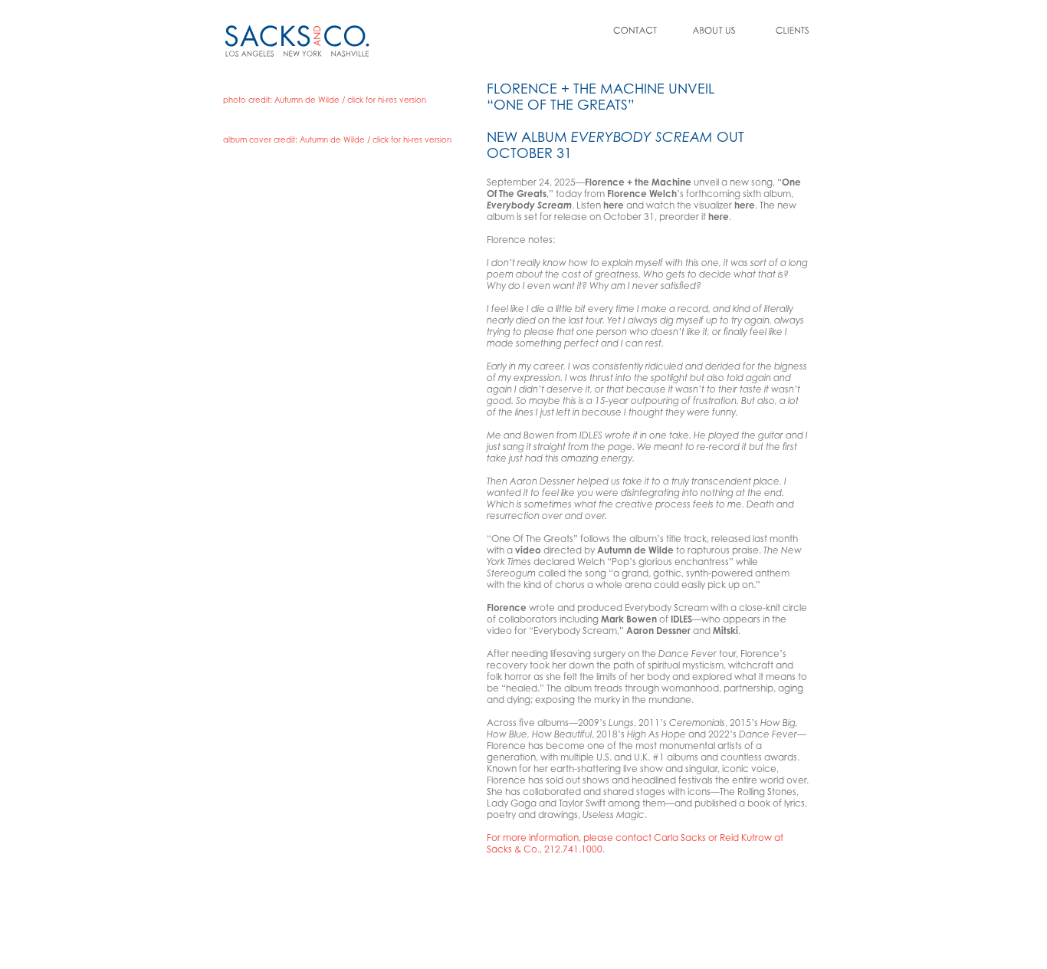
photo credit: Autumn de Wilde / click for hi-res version (324, 99)
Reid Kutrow (746, 837)
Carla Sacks (680, 837)
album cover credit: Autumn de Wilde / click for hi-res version (337, 139)
